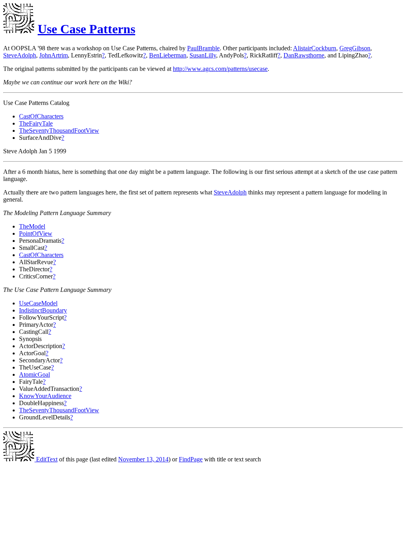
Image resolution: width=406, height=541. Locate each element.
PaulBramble (203, 48)
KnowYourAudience (45, 395)
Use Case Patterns (86, 29)
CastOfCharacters (41, 116)
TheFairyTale (36, 123)
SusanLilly (203, 55)
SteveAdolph (19, 55)
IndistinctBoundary (43, 310)
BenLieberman (167, 55)
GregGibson (354, 48)
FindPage (191, 459)
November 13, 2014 (143, 459)
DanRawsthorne (303, 55)
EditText (45, 459)
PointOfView (35, 233)
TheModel (32, 226)
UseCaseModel (38, 303)
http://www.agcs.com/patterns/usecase (220, 68)
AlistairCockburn (314, 48)
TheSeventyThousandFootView (59, 130)
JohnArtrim (53, 55)
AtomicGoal (34, 374)
